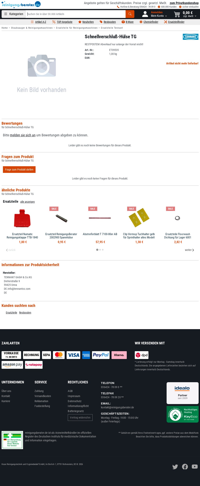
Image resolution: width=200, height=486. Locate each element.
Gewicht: (89, 53)
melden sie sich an (23, 135)
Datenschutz (74, 401)
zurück (11, 249)
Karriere (6, 401)
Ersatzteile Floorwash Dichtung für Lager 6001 (177, 235)
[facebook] (185, 467)
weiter (188, 249)
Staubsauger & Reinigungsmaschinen (32, 28)
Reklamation (41, 401)
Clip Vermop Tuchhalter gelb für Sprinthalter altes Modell (139, 235)
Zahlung (39, 391)
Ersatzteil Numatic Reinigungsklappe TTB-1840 (22, 235)
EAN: (87, 57)
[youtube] (195, 467)
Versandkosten (43, 396)
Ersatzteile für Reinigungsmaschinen (77, 28)
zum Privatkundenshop (184, 3)
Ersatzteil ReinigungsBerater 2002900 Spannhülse (61, 235)
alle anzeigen (27, 201)
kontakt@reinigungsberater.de (117, 407)
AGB (70, 391)
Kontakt (6, 396)
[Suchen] (130, 14)
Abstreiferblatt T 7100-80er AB (100, 234)
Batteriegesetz (76, 411)
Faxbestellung (42, 406)
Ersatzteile (11, 312)
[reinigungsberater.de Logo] (21, 4)
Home (5, 28)
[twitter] (175, 467)
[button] (154, 14)
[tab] (97, 250)
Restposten (25, 312)
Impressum (74, 396)
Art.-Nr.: (89, 50)
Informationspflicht (78, 406)
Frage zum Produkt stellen (19, 169)
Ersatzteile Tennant (112, 28)
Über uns (6, 391)
